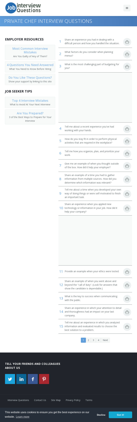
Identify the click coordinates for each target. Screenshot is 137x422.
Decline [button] (101, 415)
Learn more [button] (22, 416)
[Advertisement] (95, 97)
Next (105, 340)
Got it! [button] (120, 415)
